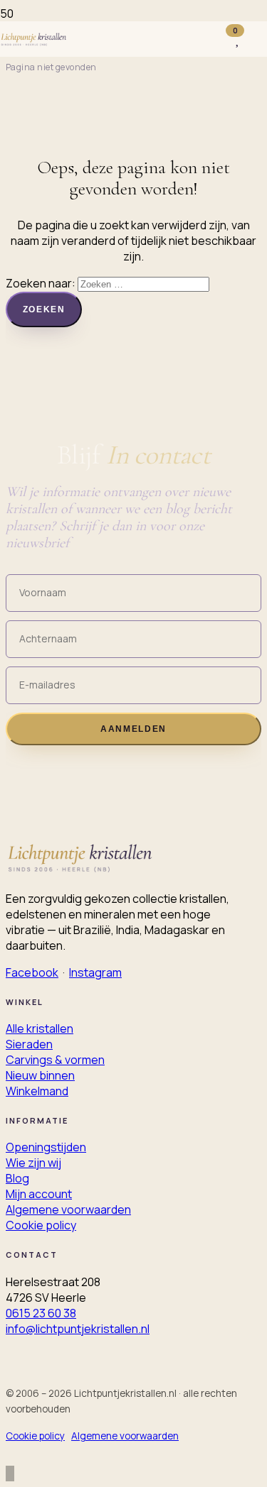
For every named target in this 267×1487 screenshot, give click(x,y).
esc (237, 13)
